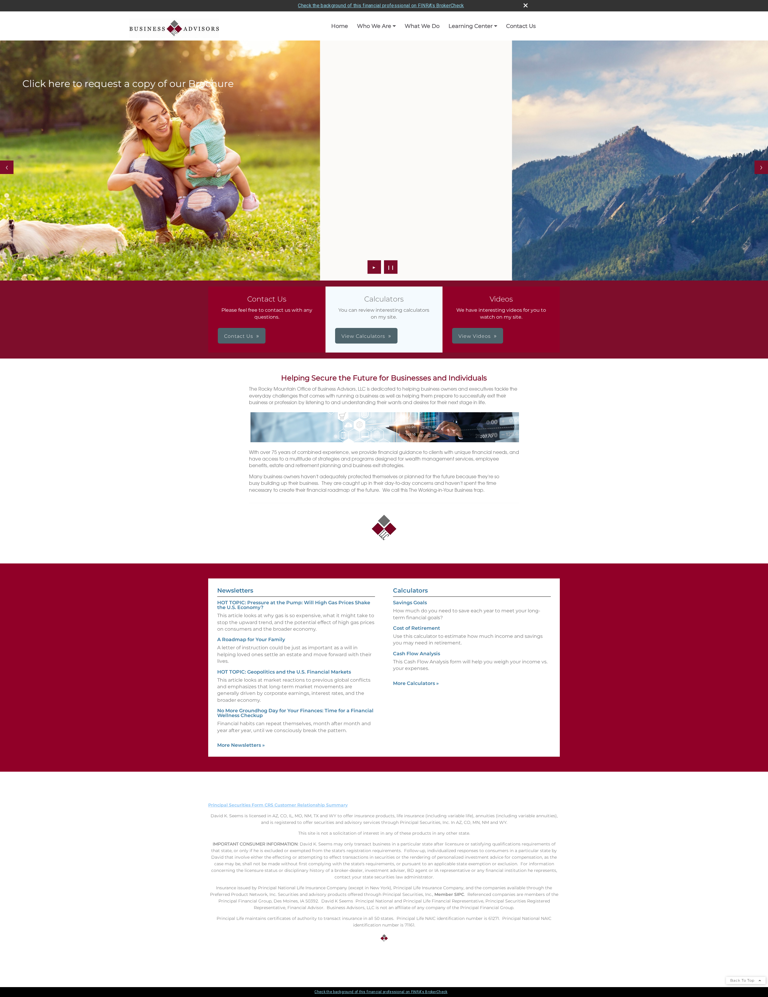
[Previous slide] (7, 167)
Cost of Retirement (416, 628)
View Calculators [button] (363, 336)
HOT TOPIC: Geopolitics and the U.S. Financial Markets (284, 672)
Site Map (217, 960)
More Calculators (416, 683)
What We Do (422, 26)
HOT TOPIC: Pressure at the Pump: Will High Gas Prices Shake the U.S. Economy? (293, 605)
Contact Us (521, 26)
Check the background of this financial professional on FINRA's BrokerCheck (381, 5)
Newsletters (235, 590)
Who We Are (374, 26)
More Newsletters (241, 745)
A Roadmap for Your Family (251, 639)
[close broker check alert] (525, 5)
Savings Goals (410, 602)
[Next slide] (761, 167)
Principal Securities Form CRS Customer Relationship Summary (278, 805)
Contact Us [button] (238, 336)
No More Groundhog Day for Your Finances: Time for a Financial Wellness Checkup (295, 713)
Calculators (410, 590)
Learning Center (470, 26)
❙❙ (391, 267)
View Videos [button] (474, 336)
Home (339, 26)
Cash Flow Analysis (416, 653)
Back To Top (743, 980)
